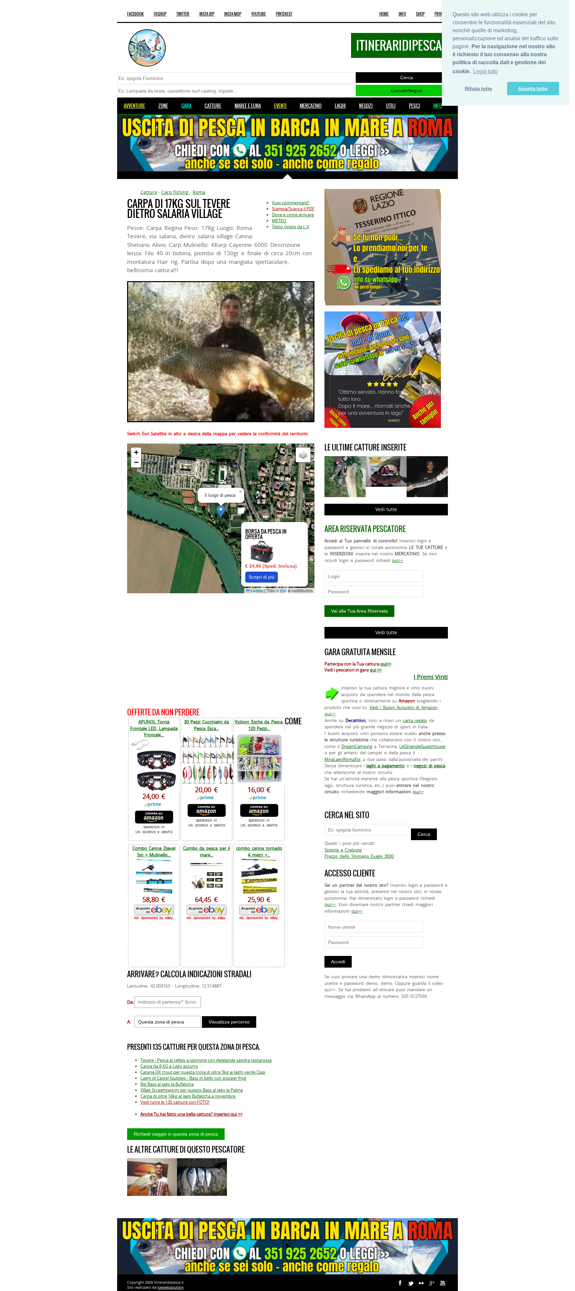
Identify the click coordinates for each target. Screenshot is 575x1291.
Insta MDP (232, 14)
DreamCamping (356, 746)
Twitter (182, 14)
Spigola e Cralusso (343, 850)
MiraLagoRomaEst (342, 759)
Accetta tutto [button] (533, 88)
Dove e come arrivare (293, 215)
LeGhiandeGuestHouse (422, 746)
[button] (221, 511)
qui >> (376, 670)
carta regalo (415, 720)
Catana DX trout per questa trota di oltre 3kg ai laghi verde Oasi (202, 1072)
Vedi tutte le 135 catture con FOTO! (174, 1102)
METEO (279, 221)
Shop (420, 14)
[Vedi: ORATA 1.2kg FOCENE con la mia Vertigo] (152, 1177)
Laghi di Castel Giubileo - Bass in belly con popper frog (193, 1078)
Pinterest (284, 14)
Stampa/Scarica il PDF (293, 209)
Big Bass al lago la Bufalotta (167, 1084)
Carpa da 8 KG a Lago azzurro (169, 1066)
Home (384, 14)
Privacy (441, 14)
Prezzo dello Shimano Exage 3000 (358, 856)
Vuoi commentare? (290, 203)
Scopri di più (262, 577)
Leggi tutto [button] (485, 71)
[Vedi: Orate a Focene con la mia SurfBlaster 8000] (202, 1177)
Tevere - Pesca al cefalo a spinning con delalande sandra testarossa (206, 1060)
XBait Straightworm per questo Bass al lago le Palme (191, 1090)
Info (402, 14)
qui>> (397, 560)
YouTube (258, 14)
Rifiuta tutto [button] (478, 88)
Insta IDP (206, 14)
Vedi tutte (386, 509)
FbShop (160, 14)
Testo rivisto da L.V (290, 227)
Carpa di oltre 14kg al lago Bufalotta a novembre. (188, 1096)
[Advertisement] (220, 649)
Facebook (135, 14)
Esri (283, 590)
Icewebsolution (170, 1287)
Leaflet (256, 590)
